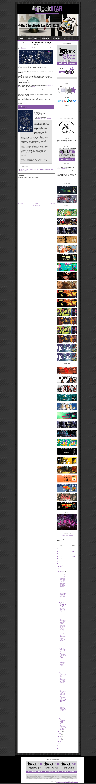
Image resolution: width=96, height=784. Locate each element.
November (62, 568)
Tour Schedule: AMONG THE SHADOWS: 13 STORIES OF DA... (62, 709)
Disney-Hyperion (37, 47)
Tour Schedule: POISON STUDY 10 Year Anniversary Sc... (62, 615)
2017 (59, 561)
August (61, 731)
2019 (59, 558)
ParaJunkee (73, 557)
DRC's (65, 38)
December (62, 566)
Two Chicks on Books (64, 168)
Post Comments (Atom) (27, 208)
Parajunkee (61, 782)
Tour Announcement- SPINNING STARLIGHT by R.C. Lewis (62, 692)
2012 (59, 748)
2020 (59, 556)
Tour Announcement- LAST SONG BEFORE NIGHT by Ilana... (62, 721)
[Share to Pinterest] (27, 166)
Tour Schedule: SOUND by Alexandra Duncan (62, 664)
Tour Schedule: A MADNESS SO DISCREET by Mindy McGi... (62, 595)
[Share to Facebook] (25, 166)
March (61, 739)
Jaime (73, 554)
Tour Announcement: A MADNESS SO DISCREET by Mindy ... (62, 680)
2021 (59, 554)
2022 (59, 553)
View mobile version (36, 205)
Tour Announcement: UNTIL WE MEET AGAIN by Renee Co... (62, 589)
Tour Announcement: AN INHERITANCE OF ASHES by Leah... (62, 699)
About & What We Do (32, 38)
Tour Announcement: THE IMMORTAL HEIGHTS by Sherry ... (62, 638)
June (60, 734)
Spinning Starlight (23, 48)
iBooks (44, 118)
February (61, 741)
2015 (59, 565)
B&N (42, 118)
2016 (59, 563)
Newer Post (20, 203)
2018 (59, 560)
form (33, 86)
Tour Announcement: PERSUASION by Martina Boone (62, 621)
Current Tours (56, 38)
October (61, 569)
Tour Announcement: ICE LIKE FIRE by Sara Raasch (62, 655)
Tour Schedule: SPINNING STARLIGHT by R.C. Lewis (62, 585)
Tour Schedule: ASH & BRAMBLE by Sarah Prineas (62, 704)
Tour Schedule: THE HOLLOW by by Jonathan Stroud (62, 650)
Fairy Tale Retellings (44, 47)
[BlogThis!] (23, 166)
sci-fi (19, 48)
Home (21, 38)
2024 (59, 549)
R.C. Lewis (52, 47)
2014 (59, 745)
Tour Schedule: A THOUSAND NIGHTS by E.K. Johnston (62, 600)
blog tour (32, 47)
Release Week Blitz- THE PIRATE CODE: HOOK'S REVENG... (62, 669)
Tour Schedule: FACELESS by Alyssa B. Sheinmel (62, 632)
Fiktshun (73, 552)
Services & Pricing (45, 38)
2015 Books (29, 47)
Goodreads (49, 118)
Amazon (38, 118)
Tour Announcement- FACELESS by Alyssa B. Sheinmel (62, 727)
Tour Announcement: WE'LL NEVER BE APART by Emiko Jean (62, 674)
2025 (59, 548)
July (60, 733)
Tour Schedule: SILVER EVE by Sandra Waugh (62, 659)
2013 (59, 746)
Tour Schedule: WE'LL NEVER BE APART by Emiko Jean (62, 580)
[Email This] (22, 166)
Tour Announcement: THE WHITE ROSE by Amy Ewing (62, 715)
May (60, 736)
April (60, 738)
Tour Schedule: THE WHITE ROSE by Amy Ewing (62, 610)
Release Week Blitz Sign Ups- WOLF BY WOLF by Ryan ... (62, 574)
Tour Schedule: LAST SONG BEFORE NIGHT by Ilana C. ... (62, 627)
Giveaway (48, 47)
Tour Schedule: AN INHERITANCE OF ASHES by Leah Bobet (62, 604)
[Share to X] (24, 166)
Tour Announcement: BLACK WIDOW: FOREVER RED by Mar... (62, 644)
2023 (59, 551)
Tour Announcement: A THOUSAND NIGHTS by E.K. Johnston (62, 686)
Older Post (52, 203)
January (61, 743)
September (62, 571)
